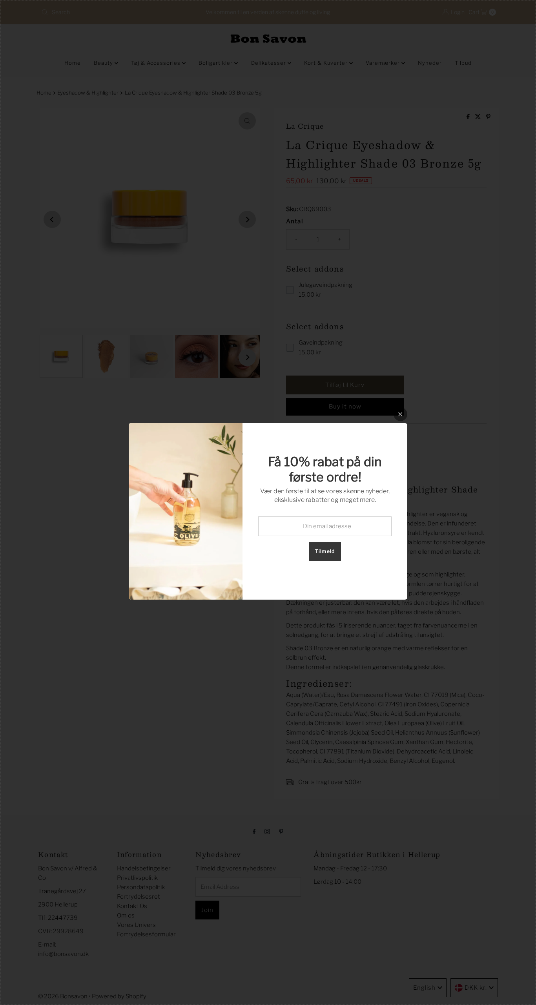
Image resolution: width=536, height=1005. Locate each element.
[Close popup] (400, 414)
